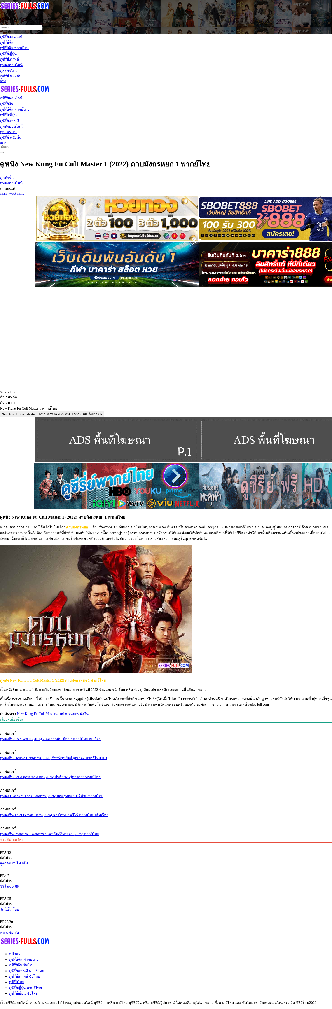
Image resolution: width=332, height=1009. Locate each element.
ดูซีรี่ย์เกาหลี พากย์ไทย (26, 971)
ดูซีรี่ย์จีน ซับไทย (21, 965)
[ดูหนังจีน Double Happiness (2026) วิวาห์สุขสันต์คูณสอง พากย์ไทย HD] (166, 744)
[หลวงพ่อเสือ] (166, 914)
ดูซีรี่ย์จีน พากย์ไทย (23, 959)
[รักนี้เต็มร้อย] (166, 891)
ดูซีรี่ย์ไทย (16, 982)
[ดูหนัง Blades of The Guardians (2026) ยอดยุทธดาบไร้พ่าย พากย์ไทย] (166, 782)
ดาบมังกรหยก (66, 714)
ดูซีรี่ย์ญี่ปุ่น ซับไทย (23, 993)
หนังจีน (83, 714)
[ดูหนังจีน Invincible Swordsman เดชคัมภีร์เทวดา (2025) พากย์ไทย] (166, 820)
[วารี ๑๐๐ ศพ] (166, 868)
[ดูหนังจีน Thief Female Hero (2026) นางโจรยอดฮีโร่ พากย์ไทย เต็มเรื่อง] (166, 801)
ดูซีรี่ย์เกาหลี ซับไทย (24, 976)
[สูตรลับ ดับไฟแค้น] (166, 845)
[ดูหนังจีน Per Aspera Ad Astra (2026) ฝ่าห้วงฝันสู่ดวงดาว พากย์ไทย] (166, 763)
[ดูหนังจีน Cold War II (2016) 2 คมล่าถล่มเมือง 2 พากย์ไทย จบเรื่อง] (166, 725)
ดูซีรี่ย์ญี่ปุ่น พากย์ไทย (25, 988)
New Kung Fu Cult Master (36, 714)
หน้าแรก (16, 954)
